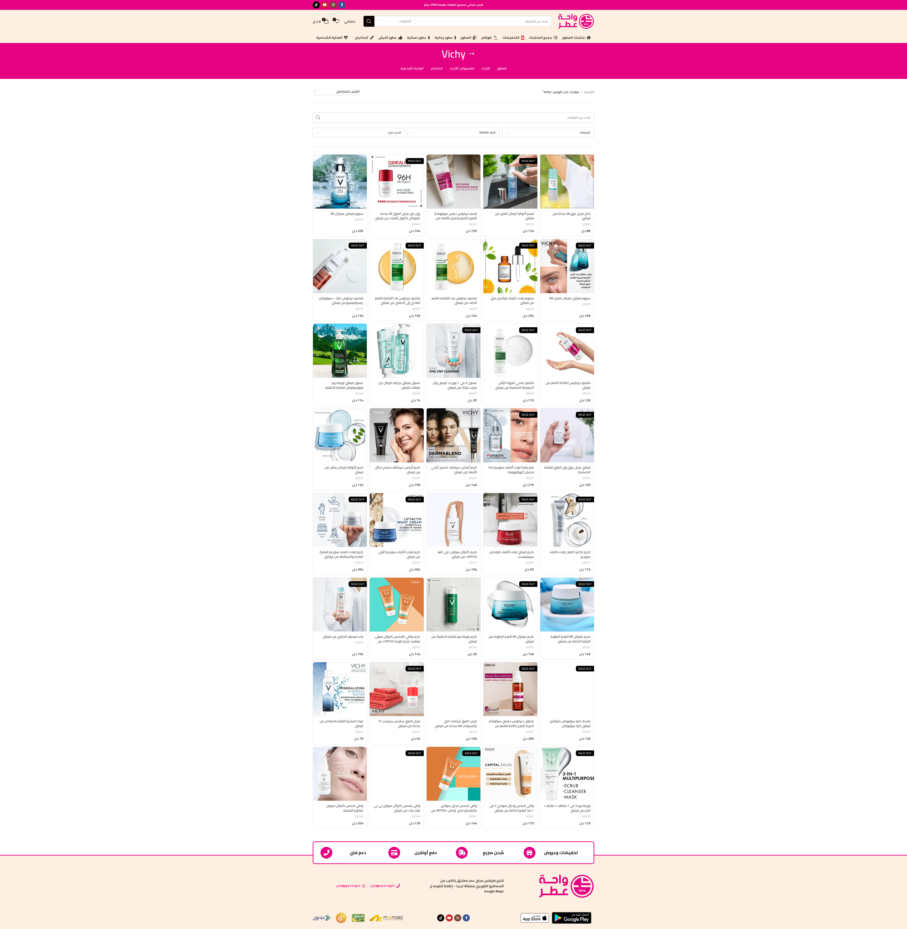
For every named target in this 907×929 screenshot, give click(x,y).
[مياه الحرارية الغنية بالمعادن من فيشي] (340, 689)
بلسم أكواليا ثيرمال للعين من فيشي (514, 216)
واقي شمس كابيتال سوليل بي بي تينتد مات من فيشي (397, 808)
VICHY (586, 224)
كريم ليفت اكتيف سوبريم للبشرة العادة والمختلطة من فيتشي (341, 554)
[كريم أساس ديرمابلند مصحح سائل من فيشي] (397, 435)
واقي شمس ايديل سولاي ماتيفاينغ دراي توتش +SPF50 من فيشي (454, 810)
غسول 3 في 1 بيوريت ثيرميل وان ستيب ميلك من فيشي (455, 385)
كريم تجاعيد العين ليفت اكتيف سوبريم (570, 554)
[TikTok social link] (316, 5)
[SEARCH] (369, 21)
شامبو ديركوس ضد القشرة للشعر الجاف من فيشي (454, 300)
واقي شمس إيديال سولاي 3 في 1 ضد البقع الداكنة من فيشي (511, 808)
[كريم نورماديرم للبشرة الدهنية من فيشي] (453, 605)
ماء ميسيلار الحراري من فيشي (343, 636)
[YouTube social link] (324, 5)
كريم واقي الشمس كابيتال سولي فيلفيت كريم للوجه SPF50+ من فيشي (397, 641)
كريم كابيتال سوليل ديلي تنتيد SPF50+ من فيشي (457, 554)
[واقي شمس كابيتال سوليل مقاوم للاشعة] (340, 774)
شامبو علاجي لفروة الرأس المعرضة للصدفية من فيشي (514, 385)
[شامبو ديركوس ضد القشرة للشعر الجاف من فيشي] (453, 266)
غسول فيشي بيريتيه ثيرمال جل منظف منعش (399, 385)
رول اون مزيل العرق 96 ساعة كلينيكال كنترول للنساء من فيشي (397, 216)
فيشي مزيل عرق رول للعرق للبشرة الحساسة (567, 469)
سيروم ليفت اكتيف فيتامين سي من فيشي (512, 300)
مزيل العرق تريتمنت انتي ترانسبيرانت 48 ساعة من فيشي (456, 723)
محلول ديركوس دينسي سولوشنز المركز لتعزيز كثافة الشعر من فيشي (511, 725)
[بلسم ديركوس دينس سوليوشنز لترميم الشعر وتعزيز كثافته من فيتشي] (453, 181)
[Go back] (471, 54)
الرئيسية (589, 92)
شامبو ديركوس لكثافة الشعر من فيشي (568, 385)
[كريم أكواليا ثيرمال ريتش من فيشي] (340, 435)
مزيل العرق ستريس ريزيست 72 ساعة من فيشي (399, 723)
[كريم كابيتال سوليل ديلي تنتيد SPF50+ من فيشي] (453, 520)
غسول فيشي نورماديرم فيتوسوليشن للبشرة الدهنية (344, 385)
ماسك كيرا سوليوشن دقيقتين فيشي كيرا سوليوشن (569, 723)
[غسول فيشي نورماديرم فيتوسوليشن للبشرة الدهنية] (340, 351)
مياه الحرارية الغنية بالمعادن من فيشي (341, 723)
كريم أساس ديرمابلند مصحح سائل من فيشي (397, 469)
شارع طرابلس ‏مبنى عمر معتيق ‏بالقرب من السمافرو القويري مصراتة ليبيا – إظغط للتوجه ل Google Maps (467, 885)
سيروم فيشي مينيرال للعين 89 (569, 298)
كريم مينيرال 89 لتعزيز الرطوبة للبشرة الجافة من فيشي (570, 638)
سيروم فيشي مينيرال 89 (346, 214)
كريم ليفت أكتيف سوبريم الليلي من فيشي (399, 554)
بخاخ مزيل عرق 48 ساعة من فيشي (571, 216)
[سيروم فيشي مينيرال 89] (340, 181)
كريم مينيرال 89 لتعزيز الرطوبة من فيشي (511, 638)
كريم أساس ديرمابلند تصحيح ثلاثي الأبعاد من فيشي (454, 469)
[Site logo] (575, 21)
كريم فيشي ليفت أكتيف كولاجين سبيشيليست (511, 554)
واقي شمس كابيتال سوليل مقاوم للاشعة (344, 808)
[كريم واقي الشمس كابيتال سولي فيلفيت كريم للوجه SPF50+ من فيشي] (397, 605)
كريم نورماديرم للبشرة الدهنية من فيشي (454, 638)
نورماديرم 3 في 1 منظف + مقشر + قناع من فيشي (567, 808)
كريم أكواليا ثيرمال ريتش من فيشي (344, 469)
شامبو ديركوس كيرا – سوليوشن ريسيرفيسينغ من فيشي (341, 300)
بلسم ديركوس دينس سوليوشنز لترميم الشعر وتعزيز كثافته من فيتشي (456, 218)
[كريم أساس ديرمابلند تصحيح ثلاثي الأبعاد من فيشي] (453, 435)
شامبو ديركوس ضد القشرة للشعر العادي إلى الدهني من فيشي (397, 300)
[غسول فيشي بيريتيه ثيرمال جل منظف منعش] (397, 351)
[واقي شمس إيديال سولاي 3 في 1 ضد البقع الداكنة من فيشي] (510, 774)
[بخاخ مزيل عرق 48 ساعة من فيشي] (567, 181)
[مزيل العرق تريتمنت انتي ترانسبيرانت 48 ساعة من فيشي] (453, 689)
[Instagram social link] (333, 5)
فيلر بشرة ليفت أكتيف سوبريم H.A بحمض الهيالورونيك (511, 469)
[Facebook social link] (341, 5)
